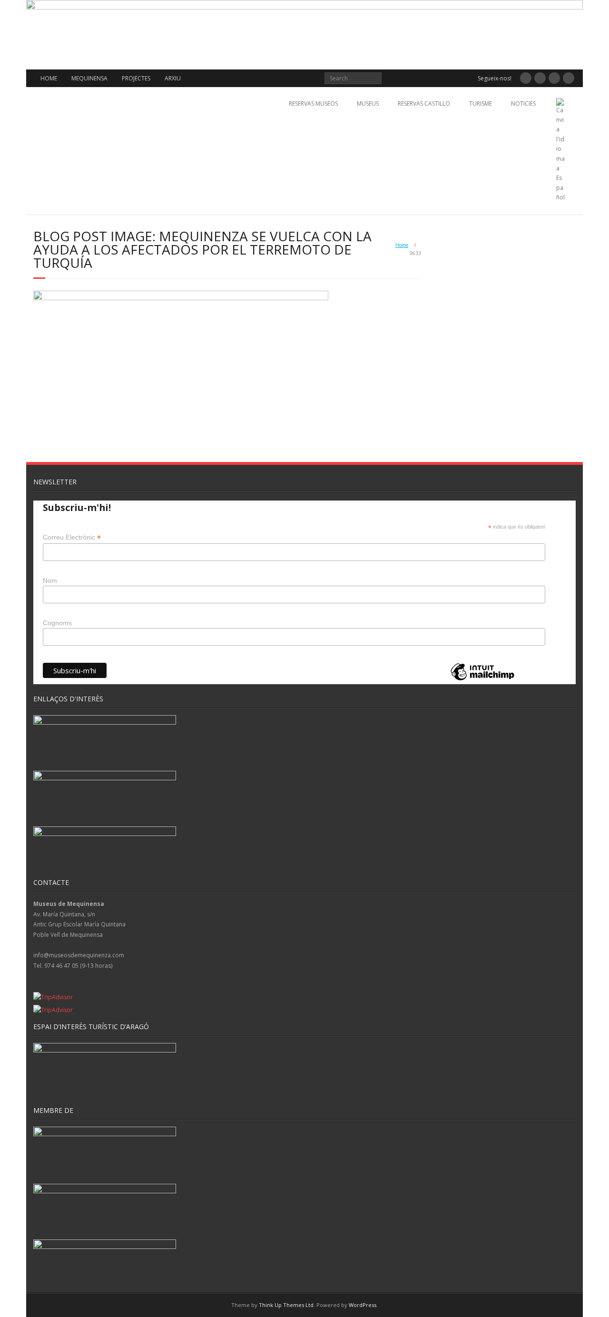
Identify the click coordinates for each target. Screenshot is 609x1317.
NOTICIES (523, 103)
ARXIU (173, 78)
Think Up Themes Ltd (286, 1304)
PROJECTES (136, 78)
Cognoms (57, 623)
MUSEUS (368, 103)
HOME (48, 78)
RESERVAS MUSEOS (313, 103)
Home (401, 245)
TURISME (480, 103)
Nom (50, 580)
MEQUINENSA (89, 78)
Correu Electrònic (72, 537)
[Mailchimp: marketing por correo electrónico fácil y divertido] (482, 680)
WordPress (362, 1304)
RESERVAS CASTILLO (424, 103)
